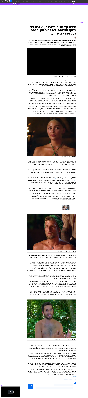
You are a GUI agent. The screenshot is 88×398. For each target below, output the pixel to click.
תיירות (36, 1)
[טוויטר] (15, 4)
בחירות (60, 1)
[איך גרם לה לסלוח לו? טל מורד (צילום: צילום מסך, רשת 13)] (51, 233)
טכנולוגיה (32, 1)
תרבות (56, 1)
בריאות (40, 1)
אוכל (45, 1)
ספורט (64, 1)
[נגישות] (2, 1)
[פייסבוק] (13, 4)
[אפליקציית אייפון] (17, 4)
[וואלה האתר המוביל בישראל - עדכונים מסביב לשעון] (74, 1)
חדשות (69, 1)
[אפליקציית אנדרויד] (19, 4)
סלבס (52, 1)
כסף (48, 1)
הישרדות (74, 376)
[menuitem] (68, 1)
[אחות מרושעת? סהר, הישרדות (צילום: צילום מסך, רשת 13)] (51, 320)
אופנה (27, 1)
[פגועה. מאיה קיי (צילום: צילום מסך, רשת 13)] (51, 137)
